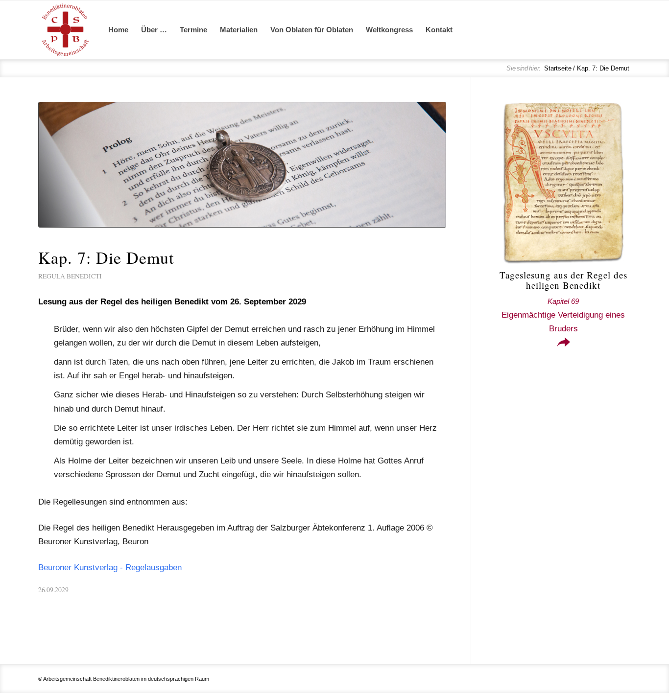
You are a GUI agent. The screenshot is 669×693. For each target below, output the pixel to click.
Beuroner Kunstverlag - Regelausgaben (110, 567)
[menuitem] (118, 29)
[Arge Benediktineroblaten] (65, 30)
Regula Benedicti (70, 276)
